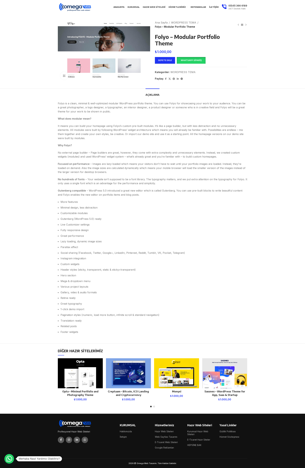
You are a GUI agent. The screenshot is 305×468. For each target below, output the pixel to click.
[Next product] (246, 25)
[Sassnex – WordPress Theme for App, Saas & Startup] (224, 373)
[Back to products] (242, 25)
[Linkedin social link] (178, 79)
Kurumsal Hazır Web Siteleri (197, 433)
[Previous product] (238, 25)
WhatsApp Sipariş (191, 60)
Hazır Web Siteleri (164, 431)
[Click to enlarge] (64, 76)
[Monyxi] (176, 373)
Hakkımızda (126, 431)
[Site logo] (75, 6)
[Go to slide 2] (154, 406)
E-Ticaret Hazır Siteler (198, 439)
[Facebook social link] (166, 79)
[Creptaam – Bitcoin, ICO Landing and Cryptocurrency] (128, 373)
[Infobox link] (234, 7)
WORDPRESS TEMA (183, 22)
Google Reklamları (164, 447)
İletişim (123, 436)
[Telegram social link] (182, 79)
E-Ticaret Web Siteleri (166, 442)
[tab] (152, 93)
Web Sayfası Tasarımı (166, 436)
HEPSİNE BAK (194, 445)
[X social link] (170, 79)
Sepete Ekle (165, 60)
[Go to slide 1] (151, 406)
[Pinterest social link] (174, 79)
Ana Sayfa (161, 22)
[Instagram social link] (69, 440)
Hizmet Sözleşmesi (229, 436)
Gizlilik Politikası (228, 431)
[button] (191, 60)
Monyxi (176, 391)
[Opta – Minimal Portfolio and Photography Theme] (80, 373)
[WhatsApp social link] (85, 440)
